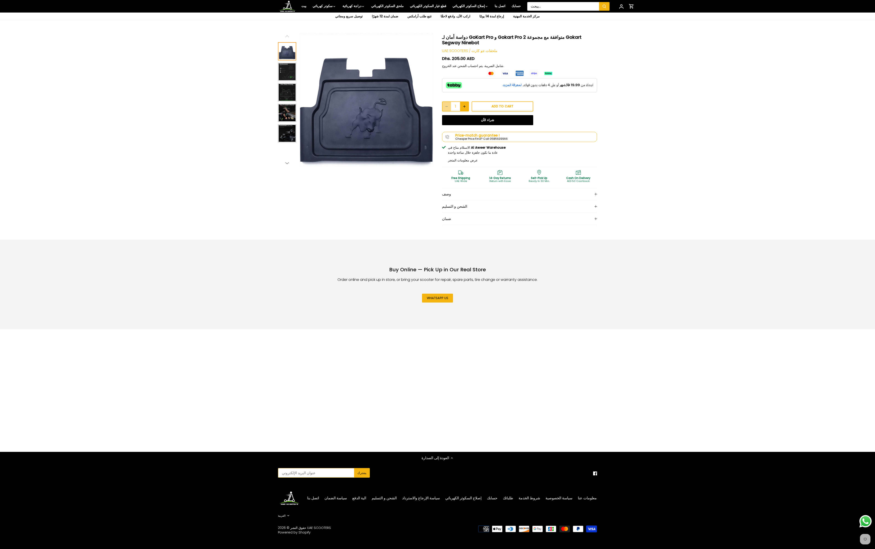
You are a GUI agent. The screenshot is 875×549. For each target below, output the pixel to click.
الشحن (462, 66)
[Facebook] (595, 473)
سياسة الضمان (335, 498)
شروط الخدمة (529, 498)
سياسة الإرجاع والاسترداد (421, 498)
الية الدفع (359, 498)
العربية (282, 516)
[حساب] (621, 6)
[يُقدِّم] (604, 6)
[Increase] (464, 106)
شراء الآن (487, 120)
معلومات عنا (587, 498)
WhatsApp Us (437, 298)
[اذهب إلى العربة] (631, 6)
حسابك (492, 498)
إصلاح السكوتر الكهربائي (463, 498)
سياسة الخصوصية (559, 498)
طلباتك (508, 498)
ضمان (446, 218)
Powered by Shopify (294, 532)
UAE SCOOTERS (455, 50)
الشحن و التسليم (454, 206)
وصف (446, 194)
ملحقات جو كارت (484, 50)
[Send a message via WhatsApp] (865, 521)
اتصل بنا (313, 498)
